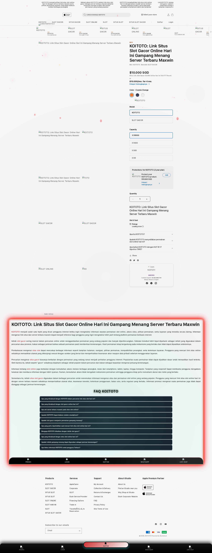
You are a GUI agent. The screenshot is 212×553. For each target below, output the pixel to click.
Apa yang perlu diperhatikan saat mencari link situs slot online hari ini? (66, 426)
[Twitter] (134, 260)
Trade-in (73, 505)
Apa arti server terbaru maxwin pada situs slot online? (60, 409)
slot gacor (21, 341)
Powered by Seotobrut (159, 536)
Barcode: (144, 65)
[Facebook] (131, 260)
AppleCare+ (74, 484)
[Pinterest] (138, 260)
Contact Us (98, 496)
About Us (121, 484)
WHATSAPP (149, 549)
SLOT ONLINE (91, 22)
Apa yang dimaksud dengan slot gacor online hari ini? (60, 404)
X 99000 (135, 135)
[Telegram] (151, 283)
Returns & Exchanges (102, 492)
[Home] (77, 15)
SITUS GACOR (74, 22)
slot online (31, 369)
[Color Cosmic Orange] (132, 95)
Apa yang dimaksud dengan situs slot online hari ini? (59, 437)
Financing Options (77, 501)
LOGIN (63, 549)
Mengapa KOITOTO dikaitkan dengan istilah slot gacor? (60, 431)
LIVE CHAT (190, 549)
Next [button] (172, 5)
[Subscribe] (79, 531)
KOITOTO (42, 22)
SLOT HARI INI (50, 505)
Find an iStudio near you (127, 488)
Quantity (133, 194)
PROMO (21, 549)
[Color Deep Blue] (137, 95)
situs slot (36, 350)
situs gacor (34, 360)
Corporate (74, 488)
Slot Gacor (141, 75)
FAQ (95, 501)
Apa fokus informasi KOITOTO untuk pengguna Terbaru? (60, 447)
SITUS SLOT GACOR (137, 22)
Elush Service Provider (78, 496)
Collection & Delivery (102, 488)
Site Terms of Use (101, 509)
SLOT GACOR (57, 22)
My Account (98, 484)
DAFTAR (106, 546)
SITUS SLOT (118, 22)
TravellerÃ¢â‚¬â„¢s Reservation (77, 510)
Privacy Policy (99, 505)
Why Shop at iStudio (126, 492)
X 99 (134, 158)
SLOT (105, 22)
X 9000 (135, 143)
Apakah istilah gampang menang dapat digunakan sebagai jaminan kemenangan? (69, 442)
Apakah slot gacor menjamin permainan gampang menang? (61, 420)
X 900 (134, 150)
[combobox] (106, 15)
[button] (42, 22)
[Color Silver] (143, 95)
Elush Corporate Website (128, 496)
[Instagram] (155, 283)
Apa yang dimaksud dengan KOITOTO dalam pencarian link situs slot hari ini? (68, 399)
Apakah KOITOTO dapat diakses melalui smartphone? (59, 415)
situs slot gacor (36, 378)
